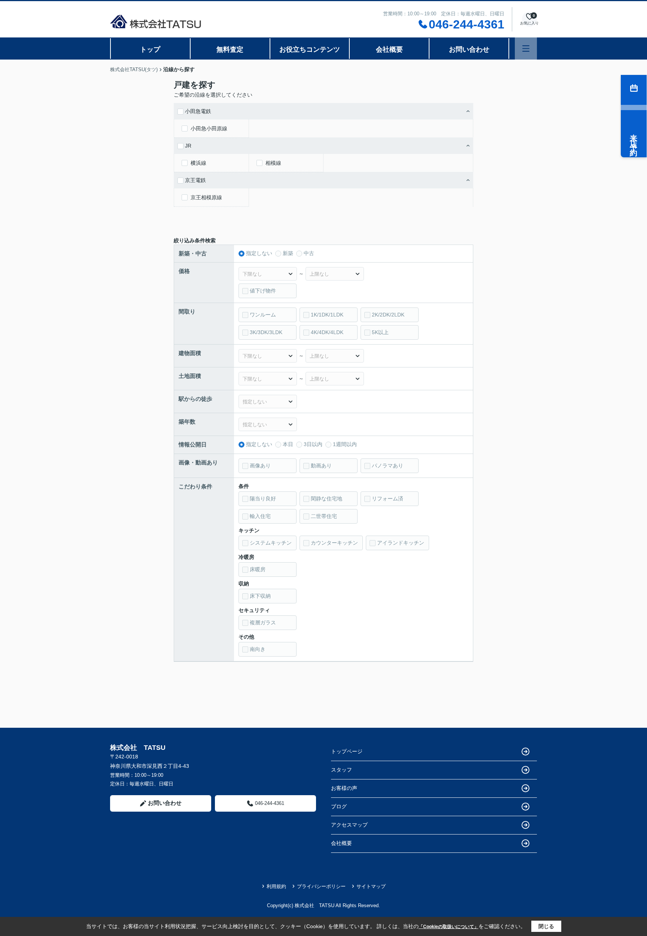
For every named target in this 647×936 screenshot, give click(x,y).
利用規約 (276, 886)
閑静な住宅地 (326, 499)
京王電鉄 (195, 180)
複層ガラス (263, 622)
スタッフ (341, 770)
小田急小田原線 (209, 128)
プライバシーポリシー (321, 886)
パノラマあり (387, 466)
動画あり (321, 466)
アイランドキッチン (400, 543)
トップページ (346, 751)
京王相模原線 (206, 197)
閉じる (546, 926)
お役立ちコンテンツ (309, 49)
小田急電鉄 (198, 111)
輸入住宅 (260, 516)
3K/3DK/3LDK (266, 332)
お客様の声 (344, 788)
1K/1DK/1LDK (327, 315)
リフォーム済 (387, 499)
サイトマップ (371, 886)
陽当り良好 (263, 499)
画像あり (260, 466)
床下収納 (260, 596)
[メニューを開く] (526, 48)
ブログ (339, 806)
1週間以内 (345, 444)
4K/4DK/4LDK (327, 332)
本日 (288, 444)
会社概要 (389, 49)
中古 (309, 253)
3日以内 (313, 444)
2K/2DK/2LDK (388, 315)
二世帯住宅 (324, 516)
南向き (257, 649)
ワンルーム (263, 315)
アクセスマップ (349, 825)
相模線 (273, 163)
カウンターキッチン (334, 543)
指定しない (259, 253)
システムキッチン (271, 543)
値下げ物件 (263, 291)
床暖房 (257, 569)
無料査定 (229, 49)
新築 (288, 253)
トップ (150, 49)
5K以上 (380, 332)
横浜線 (198, 163)
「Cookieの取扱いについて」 (449, 926)
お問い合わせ (469, 49)
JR (188, 146)
